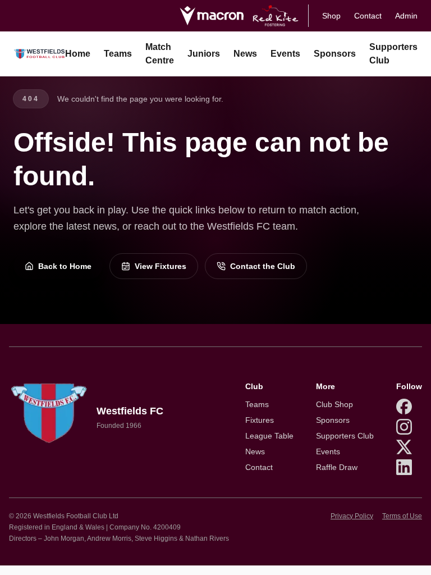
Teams (118, 53)
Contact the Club (262, 266)
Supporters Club (393, 53)
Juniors (203, 53)
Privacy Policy (352, 516)
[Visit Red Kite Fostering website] (276, 15)
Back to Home (64, 266)
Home (77, 53)
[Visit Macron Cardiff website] (211, 15)
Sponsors (335, 53)
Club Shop (334, 404)
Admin (406, 15)
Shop (331, 15)
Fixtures (259, 420)
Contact (368, 15)
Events (285, 53)
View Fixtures (160, 266)
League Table (269, 435)
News (245, 53)
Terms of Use (402, 516)
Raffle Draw (336, 467)
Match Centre (159, 53)
